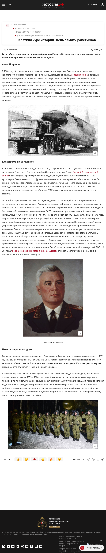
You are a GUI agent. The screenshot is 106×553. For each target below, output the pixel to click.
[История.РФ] (53, 5)
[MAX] (3, 546)
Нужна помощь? (94, 548)
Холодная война (79, 74)
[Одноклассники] (31, 546)
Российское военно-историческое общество (35, 250)
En (10, 5)
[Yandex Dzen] (36, 546)
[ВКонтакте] (12, 546)
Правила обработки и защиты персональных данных (70, 537)
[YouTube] (26, 546)
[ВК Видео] (17, 546)
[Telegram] (8, 546)
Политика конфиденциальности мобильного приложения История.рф (71, 544)
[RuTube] (22, 546)
